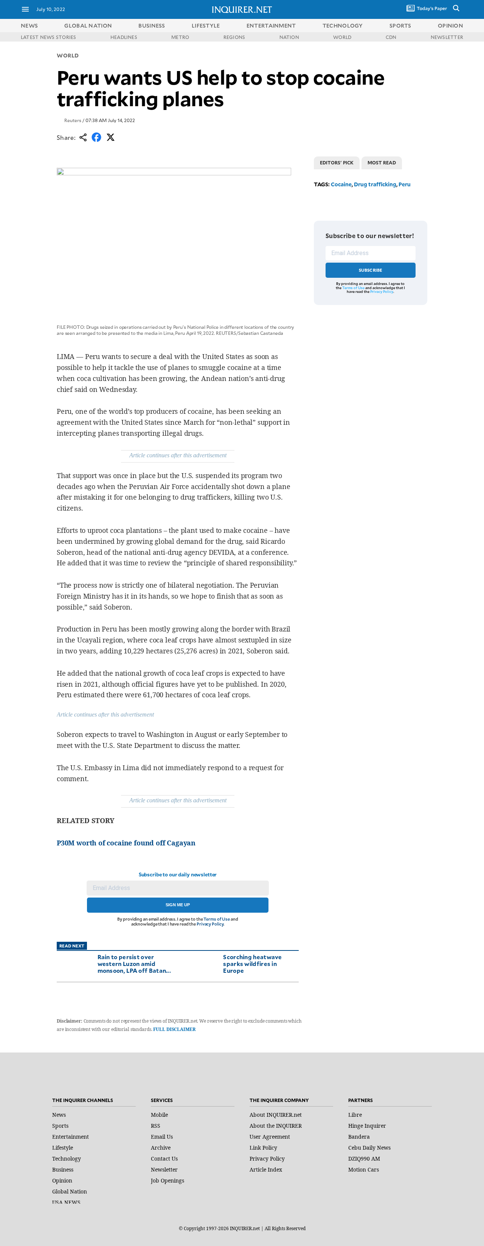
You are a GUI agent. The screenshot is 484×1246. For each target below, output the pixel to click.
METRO (180, 37)
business (151, 25)
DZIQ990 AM (364, 1158)
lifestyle (206, 25)
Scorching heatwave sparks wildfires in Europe (252, 963)
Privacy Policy (210, 924)
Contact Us (164, 1158)
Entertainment (70, 1136)
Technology (66, 1158)
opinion (450, 25)
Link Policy (263, 1147)
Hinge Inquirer (367, 1125)
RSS (155, 1125)
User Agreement (270, 1136)
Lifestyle (62, 1147)
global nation (88, 25)
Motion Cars (363, 1169)
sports (400, 25)
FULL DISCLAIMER (174, 1029)
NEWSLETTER (447, 37)
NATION (289, 37)
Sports (60, 1125)
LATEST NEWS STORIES (48, 37)
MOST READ (382, 162)
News (29, 25)
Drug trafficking (375, 184)
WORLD (342, 37)
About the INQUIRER (276, 1125)
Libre (355, 1114)
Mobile (159, 1114)
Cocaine (341, 184)
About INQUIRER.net (276, 1114)
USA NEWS (66, 1202)
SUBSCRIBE (371, 270)
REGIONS (234, 37)
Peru (405, 184)
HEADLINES (123, 37)
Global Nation (69, 1191)
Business (62, 1169)
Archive (161, 1147)
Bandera (359, 1136)
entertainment (271, 25)
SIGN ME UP (178, 904)
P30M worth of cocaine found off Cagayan (126, 842)
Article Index (266, 1169)
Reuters (72, 120)
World (68, 55)
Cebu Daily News (369, 1147)
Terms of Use (216, 919)
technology (343, 25)
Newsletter (164, 1169)
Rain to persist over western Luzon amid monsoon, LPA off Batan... (134, 963)
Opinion (62, 1180)
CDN (391, 37)
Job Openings (167, 1180)
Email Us (162, 1136)
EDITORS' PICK (337, 162)
